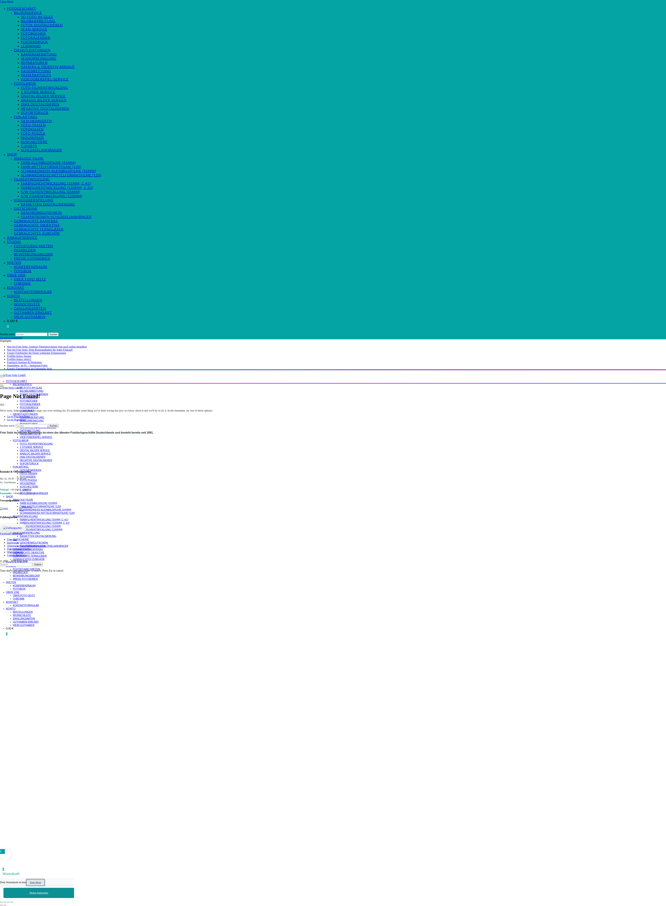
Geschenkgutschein (41, 213)
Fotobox (22, 271)
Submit (37, 564)
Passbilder (25, 250)
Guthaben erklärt (33, 312)
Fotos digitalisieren (42, 25)
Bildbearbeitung (38, 21)
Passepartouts (36, 75)
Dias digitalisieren (40, 104)
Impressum (13, 542)
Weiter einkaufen (38, 892)
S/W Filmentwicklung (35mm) (50, 192)
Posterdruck (34, 42)
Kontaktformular (33, 292)
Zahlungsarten (30, 308)
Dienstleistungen (32, 50)
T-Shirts (29, 146)
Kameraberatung (39, 54)
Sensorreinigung (38, 58)
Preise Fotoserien (32, 258)
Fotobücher (33, 33)
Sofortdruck (34, 113)
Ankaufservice (22, 238)
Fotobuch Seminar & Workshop (24, 362)
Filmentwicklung (32, 179)
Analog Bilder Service (44, 100)
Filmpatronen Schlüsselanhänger (56, 217)
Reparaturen (34, 63)
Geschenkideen (36, 121)
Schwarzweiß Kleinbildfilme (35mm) (58, 171)
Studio (14, 242)
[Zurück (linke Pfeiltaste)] (1, 905)
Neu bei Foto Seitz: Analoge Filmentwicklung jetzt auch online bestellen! (47, 346)
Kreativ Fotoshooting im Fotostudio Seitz (29, 368)
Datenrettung (36, 71)
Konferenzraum (30, 267)
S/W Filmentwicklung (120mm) (51, 196)
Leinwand (31, 46)
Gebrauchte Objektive (37, 225)
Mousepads (32, 138)
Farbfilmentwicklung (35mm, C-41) (56, 183)
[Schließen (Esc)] (11, 902)
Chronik (22, 283)
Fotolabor (25, 83)
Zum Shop (35, 882)
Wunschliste (27, 304)
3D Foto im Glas (37, 17)
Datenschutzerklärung (19, 548)
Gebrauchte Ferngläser (38, 229)
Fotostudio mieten (33, 246)
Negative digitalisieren (45, 108)
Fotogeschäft (21, 8)
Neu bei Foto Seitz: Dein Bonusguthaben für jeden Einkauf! (40, 349)
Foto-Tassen (33, 125)
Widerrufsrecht (15, 552)
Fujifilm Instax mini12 (19, 359)
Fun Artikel (25, 117)
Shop (12, 154)
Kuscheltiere (34, 142)
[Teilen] (8, 902)
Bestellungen (28, 300)
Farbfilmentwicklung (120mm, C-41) (57, 188)
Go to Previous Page (18, 416)
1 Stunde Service (38, 92)
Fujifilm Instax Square (19, 356)
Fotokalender (35, 38)
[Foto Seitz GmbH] (14, 375)
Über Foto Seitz (30, 279)
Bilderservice (28, 13)
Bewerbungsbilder (33, 254)
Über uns (16, 275)
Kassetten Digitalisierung (48, 204)
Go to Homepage (16, 419)
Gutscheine (25, 208)
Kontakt (15, 288)
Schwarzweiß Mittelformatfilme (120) (61, 175)
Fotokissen (32, 129)
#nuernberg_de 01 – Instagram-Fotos (27, 365)
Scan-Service (34, 29)
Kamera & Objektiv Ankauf (48, 67)
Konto (13, 296)
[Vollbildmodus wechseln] (4, 902)
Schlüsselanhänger (41, 150)
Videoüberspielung (33, 200)
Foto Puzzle (33, 133)
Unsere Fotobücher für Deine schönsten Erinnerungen (36, 352)
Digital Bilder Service (43, 96)
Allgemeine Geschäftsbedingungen (26, 545)
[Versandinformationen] (8, 508)
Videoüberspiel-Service (45, 79)
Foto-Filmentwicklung (44, 88)
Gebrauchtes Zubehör (37, 233)
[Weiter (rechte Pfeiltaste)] (4, 905)
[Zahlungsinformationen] (12, 528)
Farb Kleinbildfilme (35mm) (48, 163)
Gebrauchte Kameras (36, 221)
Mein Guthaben (29, 317)
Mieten (14, 263)
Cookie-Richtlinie (16, 555)
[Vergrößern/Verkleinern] (1, 902)
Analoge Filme (29, 158)
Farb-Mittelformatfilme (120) (51, 167)
